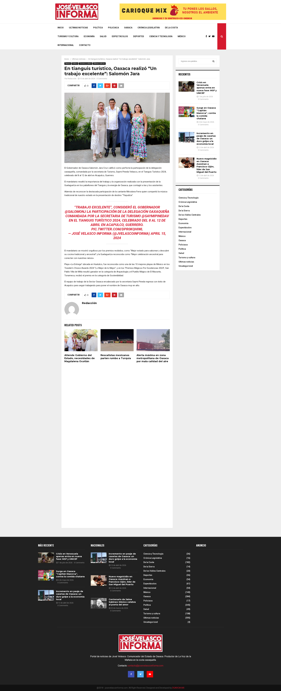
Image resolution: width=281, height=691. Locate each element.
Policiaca (113, 27)
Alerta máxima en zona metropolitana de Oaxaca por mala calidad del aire (153, 358)
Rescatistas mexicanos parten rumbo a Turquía (116, 357)
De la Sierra (184, 210)
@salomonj (75, 212)
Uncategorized (186, 266)
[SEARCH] (213, 61)
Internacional (66, 45)
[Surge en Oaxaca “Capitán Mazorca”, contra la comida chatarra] (186, 112)
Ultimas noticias (99, 63)
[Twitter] (210, 36)
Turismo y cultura (68, 36)
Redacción (72, 79)
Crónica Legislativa (149, 27)
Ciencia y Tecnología (160, 36)
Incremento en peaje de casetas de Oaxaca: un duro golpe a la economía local (206, 138)
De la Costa (171, 27)
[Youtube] (214, 36)
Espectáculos (120, 36)
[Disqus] (117, 405)
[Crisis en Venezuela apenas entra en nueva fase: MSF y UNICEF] (186, 86)
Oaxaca (128, 27)
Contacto (84, 45)
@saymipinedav (155, 216)
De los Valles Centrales (190, 215)
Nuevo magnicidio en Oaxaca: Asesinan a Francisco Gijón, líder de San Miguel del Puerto (207, 165)
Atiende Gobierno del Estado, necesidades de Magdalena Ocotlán (79, 358)
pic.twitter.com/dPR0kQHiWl (117, 229)
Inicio (61, 27)
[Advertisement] (218, 577)
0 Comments (102, 79)
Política (98, 27)
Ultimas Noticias (78, 27)
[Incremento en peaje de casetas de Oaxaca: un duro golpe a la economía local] (186, 137)
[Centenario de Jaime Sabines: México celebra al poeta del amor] (99, 603)
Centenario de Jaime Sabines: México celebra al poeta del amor (122, 602)
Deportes (138, 36)
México (182, 36)
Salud (103, 36)
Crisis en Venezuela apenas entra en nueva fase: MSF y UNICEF (207, 87)
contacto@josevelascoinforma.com (145, 665)
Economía (89, 36)
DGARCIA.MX (178, 688)
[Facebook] (207, 36)
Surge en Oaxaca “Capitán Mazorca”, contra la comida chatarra (206, 113)
